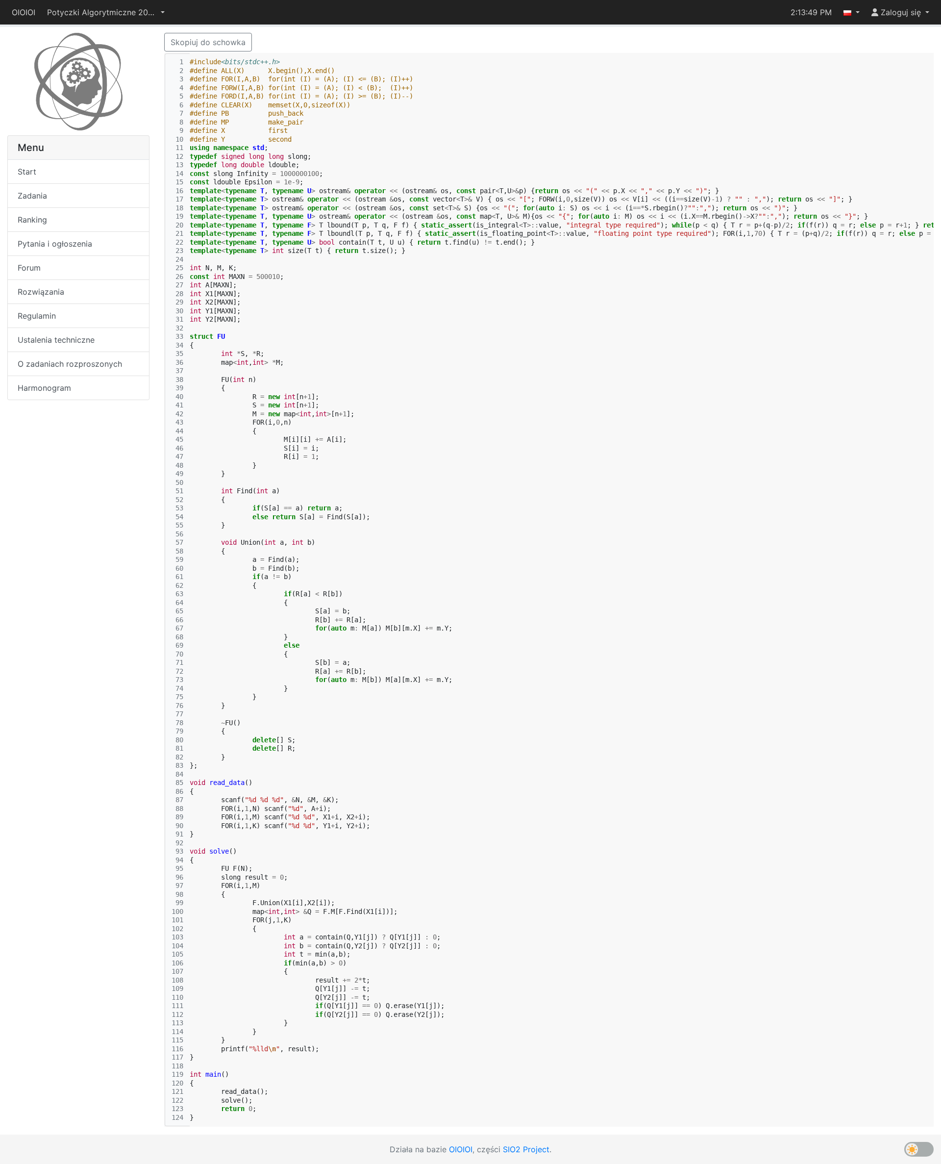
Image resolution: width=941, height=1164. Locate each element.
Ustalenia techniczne (56, 340)
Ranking (32, 220)
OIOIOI (23, 12)
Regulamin (37, 316)
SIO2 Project (526, 1149)
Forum (29, 268)
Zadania (32, 196)
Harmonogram (44, 388)
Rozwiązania (41, 292)
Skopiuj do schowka (208, 42)
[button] (106, 12)
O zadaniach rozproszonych (70, 364)
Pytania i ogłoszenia (55, 244)
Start (27, 172)
